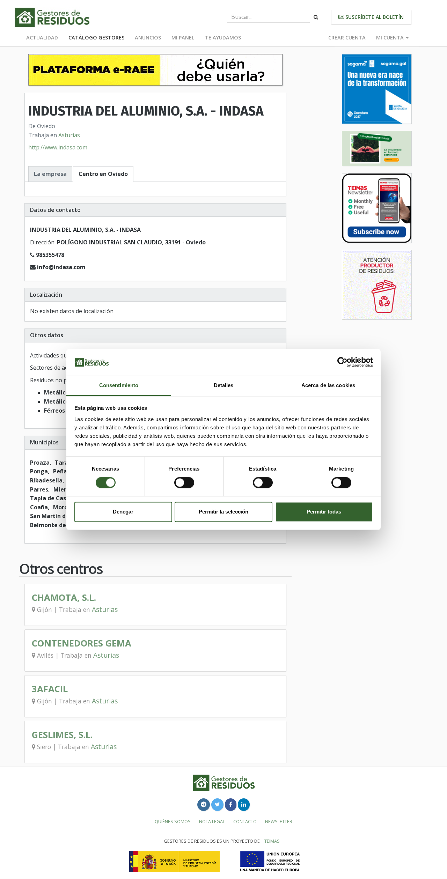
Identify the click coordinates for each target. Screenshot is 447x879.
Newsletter (278, 821)
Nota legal (212, 821)
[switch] (184, 482)
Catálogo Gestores (96, 37)
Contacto (245, 821)
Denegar (123, 512)
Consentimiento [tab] (118, 385)
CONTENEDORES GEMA (81, 643)
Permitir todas (324, 512)
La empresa (50, 174)
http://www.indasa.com (57, 147)
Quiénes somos (173, 821)
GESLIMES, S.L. (62, 735)
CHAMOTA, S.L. (64, 597)
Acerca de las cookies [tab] (328, 385)
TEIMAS (272, 841)
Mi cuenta (390, 37)
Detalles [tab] (224, 385)
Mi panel (183, 37)
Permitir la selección (223, 512)
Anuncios (148, 37)
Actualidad (42, 37)
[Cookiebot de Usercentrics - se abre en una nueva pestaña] (342, 362)
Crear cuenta (347, 37)
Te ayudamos (223, 37)
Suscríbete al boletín (374, 17)
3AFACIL (50, 689)
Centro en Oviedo (103, 174)
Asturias (69, 135)
